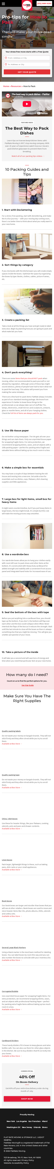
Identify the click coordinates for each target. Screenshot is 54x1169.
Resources (16, 86)
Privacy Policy (27, 1160)
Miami (44, 1121)
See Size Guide (28, 685)
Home (6, 86)
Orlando (37, 1127)
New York (11, 1121)
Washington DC (13, 1127)
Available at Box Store (11, 743)
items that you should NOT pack (28, 378)
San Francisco (34, 1121)
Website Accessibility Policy (16, 1163)
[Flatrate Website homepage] (27, 10)
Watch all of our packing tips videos (27, 156)
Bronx (44, 1127)
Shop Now (27, 1099)
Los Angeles (21, 1121)
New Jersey (27, 1127)
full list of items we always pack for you (27, 413)
